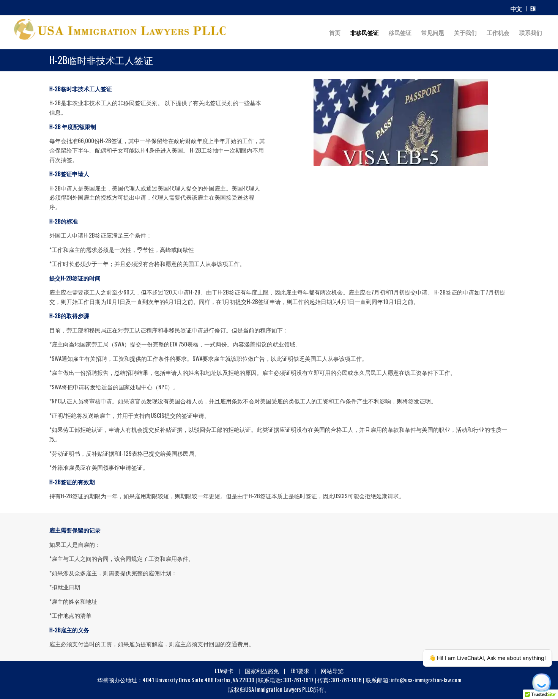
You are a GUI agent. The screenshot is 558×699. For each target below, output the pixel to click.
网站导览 (332, 670)
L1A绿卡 (225, 670)
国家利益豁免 (262, 670)
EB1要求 (300, 670)
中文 (516, 8)
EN (533, 8)
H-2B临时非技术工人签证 (101, 60)
